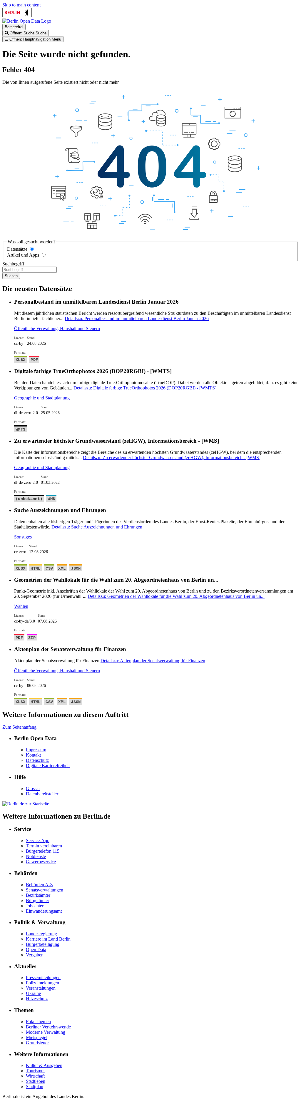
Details (137, 318)
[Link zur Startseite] (26, 21)
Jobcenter (35, 905)
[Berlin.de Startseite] (25, 803)
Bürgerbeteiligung (42, 944)
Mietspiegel (36, 1037)
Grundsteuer (37, 1042)
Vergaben (35, 954)
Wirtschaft (35, 1075)
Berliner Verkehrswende (48, 1026)
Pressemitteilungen (43, 977)
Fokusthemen (38, 1021)
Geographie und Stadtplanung (42, 397)
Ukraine (33, 993)
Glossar (33, 788)
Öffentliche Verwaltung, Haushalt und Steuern (57, 328)
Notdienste (36, 856)
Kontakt (33, 754)
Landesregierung (41, 933)
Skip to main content (21, 4)
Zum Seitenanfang (19, 727)
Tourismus (35, 1070)
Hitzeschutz (37, 998)
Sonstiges (23, 536)
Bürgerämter (37, 900)
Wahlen (21, 606)
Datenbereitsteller (42, 793)
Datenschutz (37, 760)
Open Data (36, 949)
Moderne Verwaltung (45, 1032)
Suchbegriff (13, 263)
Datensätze (17, 249)
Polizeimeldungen (42, 982)
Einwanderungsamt (44, 911)
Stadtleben (35, 1081)
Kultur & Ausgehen (44, 1065)
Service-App (37, 840)
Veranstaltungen (41, 988)
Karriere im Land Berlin (48, 938)
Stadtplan (34, 1086)
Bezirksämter (38, 895)
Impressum (36, 749)
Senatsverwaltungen (44, 889)
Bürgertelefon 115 (42, 851)
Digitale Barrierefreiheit (48, 765)
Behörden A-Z (39, 884)
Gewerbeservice (41, 861)
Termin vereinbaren (44, 845)
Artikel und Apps (23, 254)
